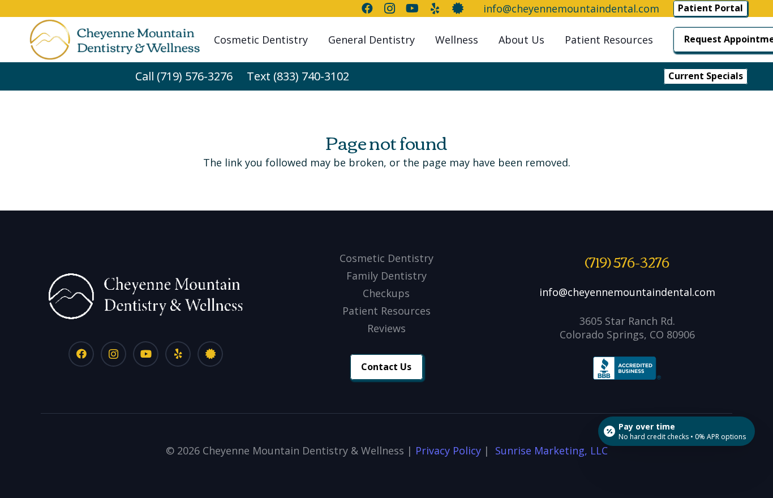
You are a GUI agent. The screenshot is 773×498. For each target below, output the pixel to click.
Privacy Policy (448, 450)
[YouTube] (145, 354)
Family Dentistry (386, 275)
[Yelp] (178, 354)
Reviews (386, 328)
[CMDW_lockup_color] (114, 39)
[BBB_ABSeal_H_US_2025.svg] (627, 368)
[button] (314, 39)
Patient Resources (386, 310)
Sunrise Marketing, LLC (551, 450)
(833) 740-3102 (311, 76)
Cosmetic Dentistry (386, 258)
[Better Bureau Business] (210, 354)
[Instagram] (113, 354)
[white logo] (146, 296)
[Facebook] (81, 354)
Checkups (386, 293)
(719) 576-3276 (195, 76)
